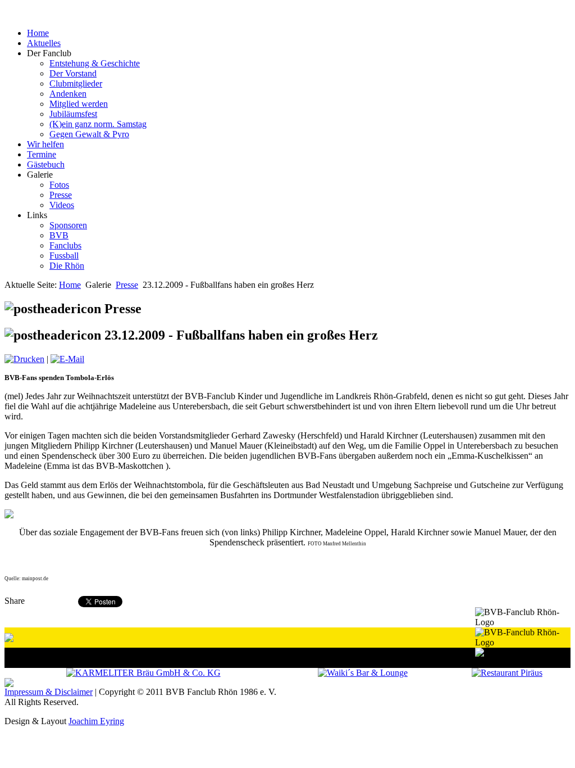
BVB (59, 235)
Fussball (64, 255)
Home (70, 285)
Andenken (67, 93)
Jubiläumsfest (73, 114)
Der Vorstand (73, 73)
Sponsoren (68, 225)
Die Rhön (66, 265)
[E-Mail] (67, 359)
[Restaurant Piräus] (507, 672)
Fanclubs (65, 245)
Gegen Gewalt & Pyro (89, 134)
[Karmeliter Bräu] (143, 672)
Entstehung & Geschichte (94, 63)
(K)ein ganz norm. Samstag (98, 124)
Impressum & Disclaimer (48, 692)
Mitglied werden (78, 104)
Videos (61, 205)
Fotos (59, 184)
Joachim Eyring (96, 721)
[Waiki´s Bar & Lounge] (363, 672)
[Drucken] (24, 359)
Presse (60, 195)
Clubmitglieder (75, 83)
